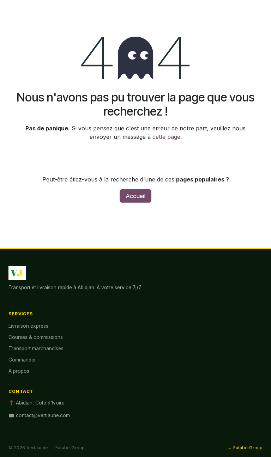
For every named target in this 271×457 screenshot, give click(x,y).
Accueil (135, 195)
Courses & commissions (35, 337)
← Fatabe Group (245, 447)
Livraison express (28, 326)
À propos (18, 371)
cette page (166, 136)
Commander (22, 360)
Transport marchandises (36, 348)
